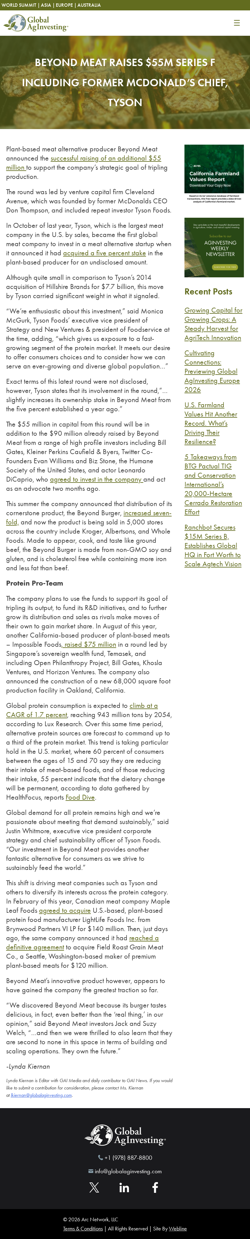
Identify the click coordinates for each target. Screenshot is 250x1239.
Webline (178, 1228)
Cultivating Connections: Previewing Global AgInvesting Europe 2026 (212, 371)
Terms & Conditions (83, 1228)
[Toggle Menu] (237, 23)
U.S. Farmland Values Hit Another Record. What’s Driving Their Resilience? (210, 423)
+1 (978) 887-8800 (128, 1157)
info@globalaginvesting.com (128, 1171)
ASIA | (48, 5)
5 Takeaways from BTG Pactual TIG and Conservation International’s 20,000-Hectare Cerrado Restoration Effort (213, 484)
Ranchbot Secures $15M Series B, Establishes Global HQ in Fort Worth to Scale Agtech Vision (212, 545)
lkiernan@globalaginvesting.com (41, 1095)
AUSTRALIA (89, 5)
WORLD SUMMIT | (21, 5)
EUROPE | (66, 5)
